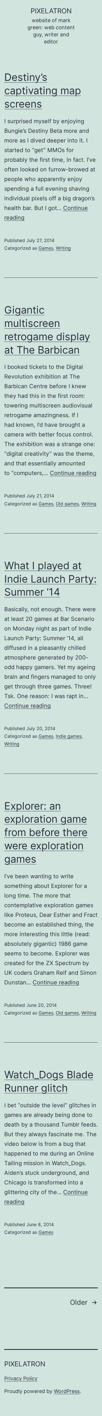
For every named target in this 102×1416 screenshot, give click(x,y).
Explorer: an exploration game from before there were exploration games (46, 832)
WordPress (67, 1391)
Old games (67, 504)
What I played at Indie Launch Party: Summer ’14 (50, 578)
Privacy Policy (20, 1378)
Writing (63, 248)
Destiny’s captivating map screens (42, 90)
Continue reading (73, 473)
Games (46, 248)
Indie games (69, 736)
